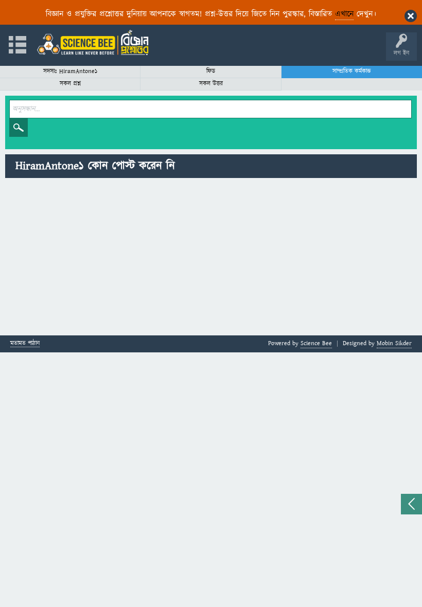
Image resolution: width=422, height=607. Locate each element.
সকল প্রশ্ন (70, 83)
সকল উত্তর (211, 83)
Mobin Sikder (394, 343)
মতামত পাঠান (25, 344)
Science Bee (316, 343)
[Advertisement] (211, 258)
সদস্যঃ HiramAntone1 (70, 71)
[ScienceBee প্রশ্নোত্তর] (92, 42)
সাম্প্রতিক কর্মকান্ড (351, 71)
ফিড (210, 71)
